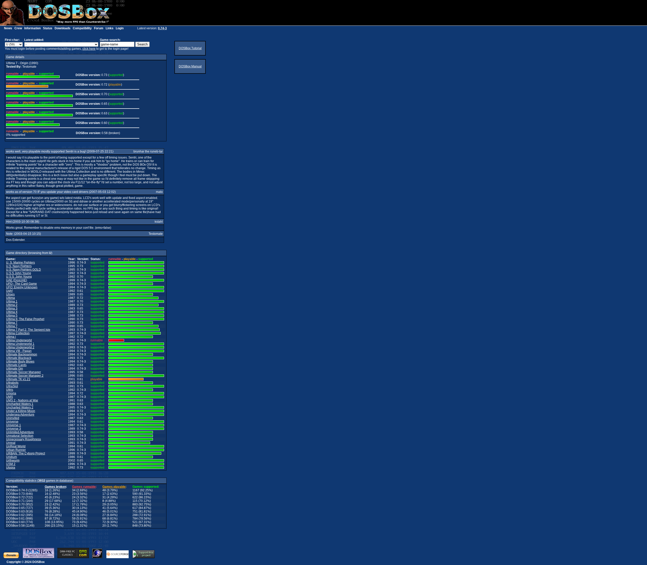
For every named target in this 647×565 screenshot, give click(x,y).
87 (46, 518)
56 (46, 515)
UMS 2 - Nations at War (22, 400)
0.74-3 (162, 28)
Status (47, 28)
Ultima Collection (18, 333)
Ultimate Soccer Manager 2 (24, 375)
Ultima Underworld (19, 340)
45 (46, 497)
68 (104, 518)
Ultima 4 (11, 312)
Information (32, 28)
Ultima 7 (11, 322)
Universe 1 (13, 425)
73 (74, 522)
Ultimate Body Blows (20, 361)
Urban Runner (16, 450)
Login (120, 28)
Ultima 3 (11, 308)
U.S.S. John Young (19, 276)
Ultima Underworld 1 (20, 344)
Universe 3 (13, 428)
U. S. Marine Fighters (20, 262)
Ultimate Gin (14, 368)
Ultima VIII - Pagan (19, 351)
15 (74, 525)
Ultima (10, 298)
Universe (12, 421)
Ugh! (9, 291)
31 (104, 497)
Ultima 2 (11, 305)
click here (89, 48)
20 (104, 525)
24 (74, 497)
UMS (9, 397)
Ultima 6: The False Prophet (25, 319)
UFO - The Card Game (21, 284)
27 (104, 515)
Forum (98, 28)
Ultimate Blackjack (18, 358)
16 (46, 490)
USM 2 (10, 464)
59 (74, 518)
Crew (18, 28)
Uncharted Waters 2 (19, 407)
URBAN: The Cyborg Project (25, 453)
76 (46, 511)
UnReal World (16, 446)
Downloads (63, 28)
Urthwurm (12, 460)
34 (74, 490)
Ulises (10, 294)
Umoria (11, 393)
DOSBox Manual (190, 66)
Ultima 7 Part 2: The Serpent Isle (28, 329)
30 (74, 508)
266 (47, 525)
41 (104, 508)
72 (104, 522)
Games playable (114, 487)
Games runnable (84, 487)
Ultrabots (12, 382)
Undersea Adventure (20, 414)
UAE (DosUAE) (16, 280)
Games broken (55, 487)
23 (74, 494)
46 (104, 511)
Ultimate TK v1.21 (18, 379)
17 (104, 494)
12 (74, 501)
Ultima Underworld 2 (20, 347)
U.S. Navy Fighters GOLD (23, 269)
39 (46, 508)
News (8, 28)
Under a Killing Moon (20, 411)
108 (47, 522)
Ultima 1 (11, 301)
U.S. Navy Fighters (19, 266)
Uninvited (12, 418)
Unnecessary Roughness (23, 439)
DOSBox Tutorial (190, 48)
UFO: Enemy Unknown (21, 287)
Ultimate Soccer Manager (23, 372)
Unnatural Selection (19, 436)
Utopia (10, 467)
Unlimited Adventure (20, 432)
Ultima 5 (11, 315)
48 (104, 490)
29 (46, 501)
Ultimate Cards (16, 365)
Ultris (9, 390)
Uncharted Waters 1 (19, 404)
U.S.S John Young (18, 273)
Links (109, 28)
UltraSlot (12, 386)
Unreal (10, 443)
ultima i (11, 337)
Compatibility (82, 28)
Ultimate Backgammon (21, 354)
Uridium (11, 457)
